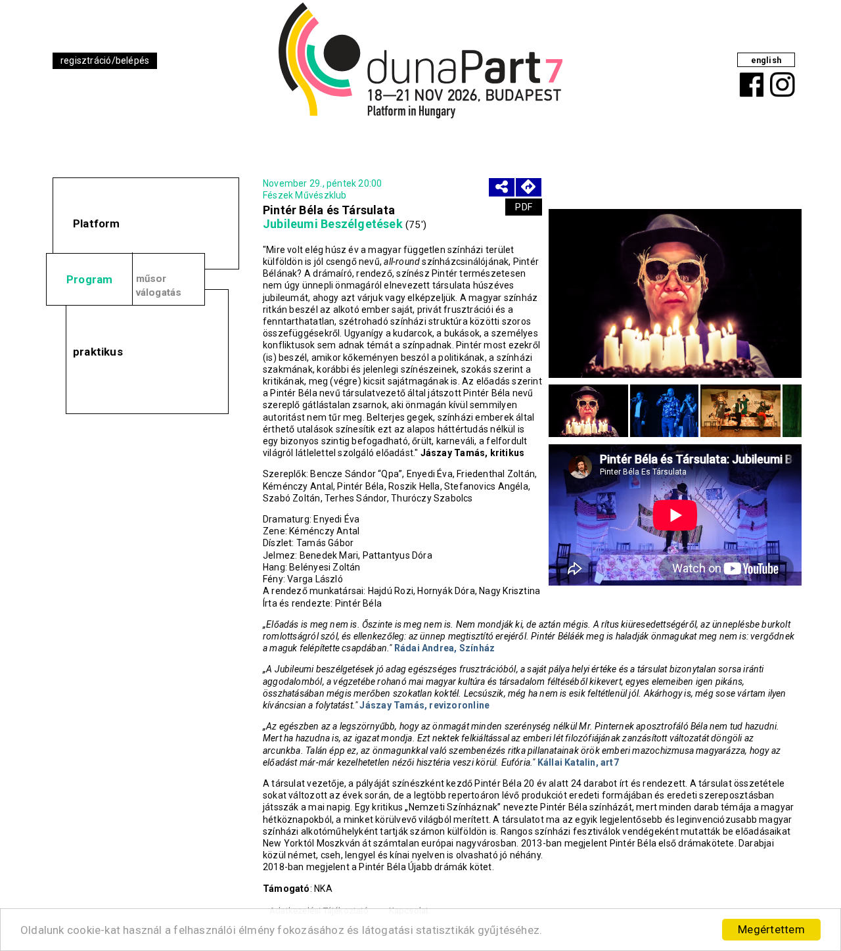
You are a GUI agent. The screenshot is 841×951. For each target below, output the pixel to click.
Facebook (749, 74)
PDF (523, 207)
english (766, 60)
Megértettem (771, 929)
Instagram (780, 74)
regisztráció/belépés (104, 60)
